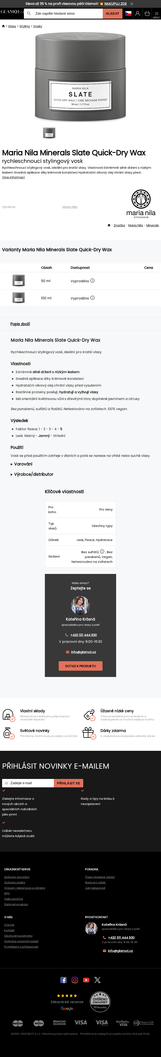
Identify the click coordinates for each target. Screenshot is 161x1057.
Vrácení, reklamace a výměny (24, 888)
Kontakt (9, 930)
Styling (24, 26)
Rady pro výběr (95, 883)
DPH (7, 893)
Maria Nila (70, 207)
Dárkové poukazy (16, 904)
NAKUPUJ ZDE (115, 3)
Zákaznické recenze (67, 1002)
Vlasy (12, 26)
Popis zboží (20, 324)
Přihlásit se (68, 783)
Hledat (112, 13)
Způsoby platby (14, 883)
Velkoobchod (13, 899)
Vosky (37, 26)
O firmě (9, 925)
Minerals (152, 225)
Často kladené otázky (100, 877)
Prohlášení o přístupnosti (21, 947)
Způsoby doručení (16, 877)
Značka (119, 225)
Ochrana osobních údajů (21, 941)
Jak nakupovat (95, 888)
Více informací (13, 177)
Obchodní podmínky (18, 936)
